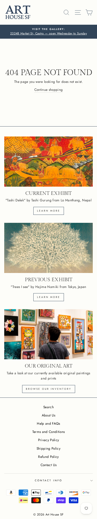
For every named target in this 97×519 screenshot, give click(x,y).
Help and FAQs (48, 423)
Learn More (48, 297)
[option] (48, 31)
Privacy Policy (48, 439)
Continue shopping (48, 89)
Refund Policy (48, 456)
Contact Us (48, 464)
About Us (48, 415)
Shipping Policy (48, 448)
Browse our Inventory (48, 389)
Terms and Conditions (48, 431)
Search (48, 406)
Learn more (48, 211)
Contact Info (48, 480)
